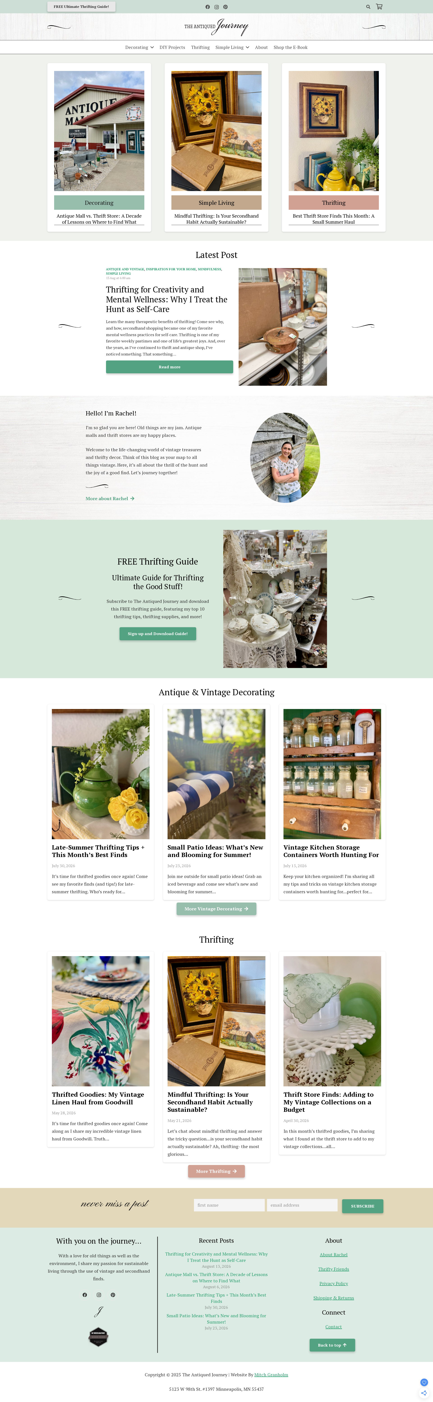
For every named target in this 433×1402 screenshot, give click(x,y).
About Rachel (334, 1255)
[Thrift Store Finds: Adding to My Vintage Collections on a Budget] (332, 1021)
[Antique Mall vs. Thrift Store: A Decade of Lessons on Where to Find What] (99, 131)
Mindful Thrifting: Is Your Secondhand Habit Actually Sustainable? (216, 218)
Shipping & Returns (333, 1298)
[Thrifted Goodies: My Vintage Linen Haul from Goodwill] (101, 1021)
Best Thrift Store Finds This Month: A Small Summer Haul (334, 218)
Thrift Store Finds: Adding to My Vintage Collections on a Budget (328, 1102)
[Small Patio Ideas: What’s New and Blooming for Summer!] (216, 774)
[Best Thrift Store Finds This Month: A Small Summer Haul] (334, 131)
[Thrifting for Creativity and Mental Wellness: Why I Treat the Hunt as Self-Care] (283, 327)
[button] (368, 7)
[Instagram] (216, 7)
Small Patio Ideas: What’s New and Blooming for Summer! (215, 851)
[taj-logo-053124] (216, 27)
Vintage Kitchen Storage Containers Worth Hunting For (331, 851)
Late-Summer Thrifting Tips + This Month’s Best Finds (98, 851)
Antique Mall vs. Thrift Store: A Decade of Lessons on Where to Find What (99, 218)
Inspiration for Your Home (171, 269)
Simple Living (118, 273)
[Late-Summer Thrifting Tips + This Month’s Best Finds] (101, 774)
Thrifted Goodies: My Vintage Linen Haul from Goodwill (98, 1098)
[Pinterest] (225, 7)
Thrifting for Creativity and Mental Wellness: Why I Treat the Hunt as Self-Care (167, 299)
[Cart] (379, 6)
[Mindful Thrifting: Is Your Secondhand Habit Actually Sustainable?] (216, 131)
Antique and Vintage (125, 269)
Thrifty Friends (333, 1269)
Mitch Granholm (271, 1375)
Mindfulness (209, 269)
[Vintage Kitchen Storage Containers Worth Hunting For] (332, 774)
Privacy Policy (334, 1283)
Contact (333, 1327)
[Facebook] (207, 7)
